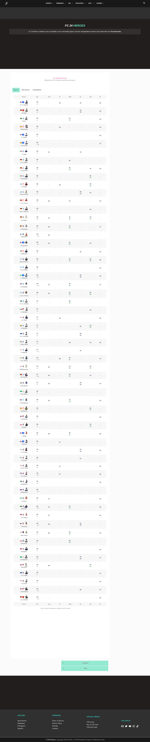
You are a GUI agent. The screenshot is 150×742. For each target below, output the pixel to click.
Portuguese (21, 726)
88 (37, 168)
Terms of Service (58, 721)
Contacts (55, 728)
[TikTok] (137, 726)
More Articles (22, 721)
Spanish (20, 728)
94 (90, 168)
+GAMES (99, 3)
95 (100, 111)
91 (70, 118)
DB (69, 3)
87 (37, 301)
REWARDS (60, 3)
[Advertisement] (75, 12)
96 (100, 127)
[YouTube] (130, 726)
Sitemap (55, 726)
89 (37, 102)
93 (80, 152)
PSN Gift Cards (92, 727)
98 (100, 103)
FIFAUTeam (51, 740)
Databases (21, 723)
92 (80, 103)
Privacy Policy (57, 723)
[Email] (122, 726)
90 (60, 103)
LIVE (89, 3)
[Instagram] (134, 726)
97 (100, 143)
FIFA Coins (90, 722)
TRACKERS (79, 3)
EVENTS (49, 3)
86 (37, 391)
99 (100, 119)
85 (37, 532)
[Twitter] (126, 726)
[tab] (16, 90)
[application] (53, 3)
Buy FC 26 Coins (92, 724)
